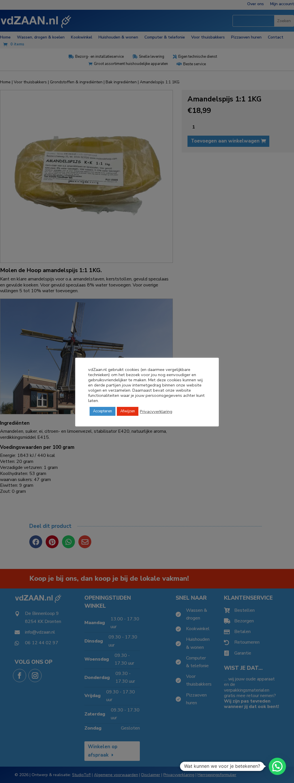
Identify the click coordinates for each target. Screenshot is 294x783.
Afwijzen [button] (127, 411)
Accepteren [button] (102, 411)
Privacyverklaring (156, 411)
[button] (277, 766)
